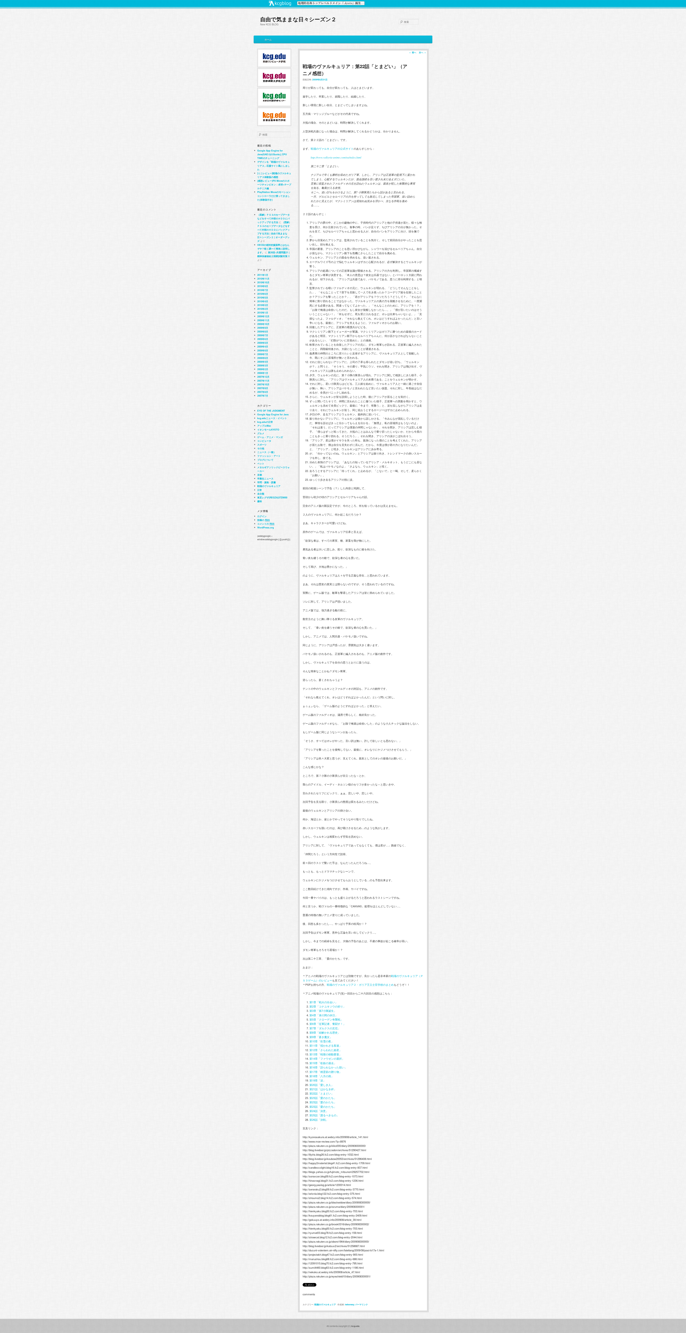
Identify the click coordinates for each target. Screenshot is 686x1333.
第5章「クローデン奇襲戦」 (326, 1019)
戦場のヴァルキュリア (325, 1304)
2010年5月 (262, 297)
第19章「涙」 (317, 1080)
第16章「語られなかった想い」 (328, 1067)
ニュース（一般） (266, 452)
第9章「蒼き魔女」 (320, 1037)
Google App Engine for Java (273, 414)
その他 (260, 448)
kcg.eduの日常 (265, 422)
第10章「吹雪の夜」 (321, 1041)
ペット (260, 463)
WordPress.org (265, 527)
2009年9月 (262, 327)
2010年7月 (262, 290)
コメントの (265, 523)
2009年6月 (262, 339)
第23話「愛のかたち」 (322, 1098)
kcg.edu (355, 1326)
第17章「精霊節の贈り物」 (325, 1072)
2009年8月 (262, 331)
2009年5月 (262, 342)
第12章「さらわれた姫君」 (325, 1050)
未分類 (260, 493)
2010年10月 (263, 282)
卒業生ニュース (265, 478)
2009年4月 (262, 346)
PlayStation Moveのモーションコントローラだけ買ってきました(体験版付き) (273, 195)
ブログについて (265, 459)
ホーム (268, 39)
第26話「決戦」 (318, 1119)
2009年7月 (262, 335)
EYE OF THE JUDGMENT (271, 410)
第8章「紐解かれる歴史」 (324, 1032)
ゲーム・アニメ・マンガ (270, 437)
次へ (422, 52)
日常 (259, 490)
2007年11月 (263, 380)
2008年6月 (262, 358)
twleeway (349, 1304)
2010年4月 (262, 301)
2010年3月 (262, 305)
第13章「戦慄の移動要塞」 (325, 1054)
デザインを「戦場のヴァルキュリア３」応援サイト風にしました (273, 165)
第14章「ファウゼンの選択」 (326, 1058)
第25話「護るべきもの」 (324, 1115)
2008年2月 (262, 369)
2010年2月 (262, 308)
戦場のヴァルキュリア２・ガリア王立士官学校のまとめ (360, 984)
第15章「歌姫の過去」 (322, 1063)
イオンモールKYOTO (268, 429)
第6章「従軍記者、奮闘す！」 (327, 1024)
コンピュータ (264, 440)
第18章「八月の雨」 (321, 1076)
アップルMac (264, 425)
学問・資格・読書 (266, 482)
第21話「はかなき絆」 (322, 1089)
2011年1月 (262, 275)
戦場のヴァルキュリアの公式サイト (332, 148)
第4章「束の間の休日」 (323, 1015)
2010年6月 (262, 293)
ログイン (262, 516)
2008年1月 (262, 373)
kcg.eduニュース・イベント (272, 418)
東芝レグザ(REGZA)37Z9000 (272, 497)
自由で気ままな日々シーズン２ (298, 19)
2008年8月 (262, 350)
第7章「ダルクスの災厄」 (324, 1028)
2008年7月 (262, 354)
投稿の (263, 520)
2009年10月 (263, 324)
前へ (412, 52)
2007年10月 (263, 384)
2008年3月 (262, 365)
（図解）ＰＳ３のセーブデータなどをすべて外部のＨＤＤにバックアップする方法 (273, 218)
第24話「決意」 (318, 1111)
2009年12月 (263, 316)
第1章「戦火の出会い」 (323, 1002)
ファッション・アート (268, 455)
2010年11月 (263, 278)
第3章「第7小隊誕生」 (322, 1011)
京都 (259, 474)
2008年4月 (262, 361)
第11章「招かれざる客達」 (325, 1045)
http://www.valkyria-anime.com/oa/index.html (336, 157)
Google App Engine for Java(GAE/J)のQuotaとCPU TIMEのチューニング (272, 154)
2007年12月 (263, 376)
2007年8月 (262, 392)
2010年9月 (262, 286)
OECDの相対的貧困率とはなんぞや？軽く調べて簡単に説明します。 (273, 248)
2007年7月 (262, 395)
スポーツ (262, 444)
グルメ (260, 433)
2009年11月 (263, 320)
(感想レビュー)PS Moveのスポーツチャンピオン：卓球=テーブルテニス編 (274, 184)
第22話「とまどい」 (321, 1093)
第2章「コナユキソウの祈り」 (327, 1006)
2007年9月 (262, 388)
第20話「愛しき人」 (321, 1085)
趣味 (259, 501)
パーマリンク (361, 1304)
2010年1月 (262, 312)
